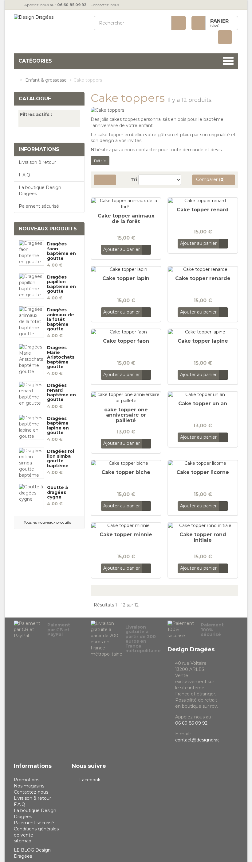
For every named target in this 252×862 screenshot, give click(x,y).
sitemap (22, 841)
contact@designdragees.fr (203, 740)
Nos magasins (29, 786)
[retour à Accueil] (15, 80)
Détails (100, 160)
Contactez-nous (104, 4)
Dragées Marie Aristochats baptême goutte (60, 357)
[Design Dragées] (49, 29)
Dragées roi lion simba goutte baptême (60, 458)
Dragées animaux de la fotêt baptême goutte (60, 319)
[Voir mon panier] (198, 23)
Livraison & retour (37, 162)
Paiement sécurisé (39, 206)
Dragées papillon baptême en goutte (61, 284)
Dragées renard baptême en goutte (61, 392)
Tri (134, 179)
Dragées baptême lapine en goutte (58, 425)
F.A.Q (24, 175)
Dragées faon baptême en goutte (61, 251)
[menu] (225, 37)
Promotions (26, 780)
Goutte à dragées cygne (57, 492)
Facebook (89, 780)
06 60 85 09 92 (191, 723)
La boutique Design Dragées (40, 190)
